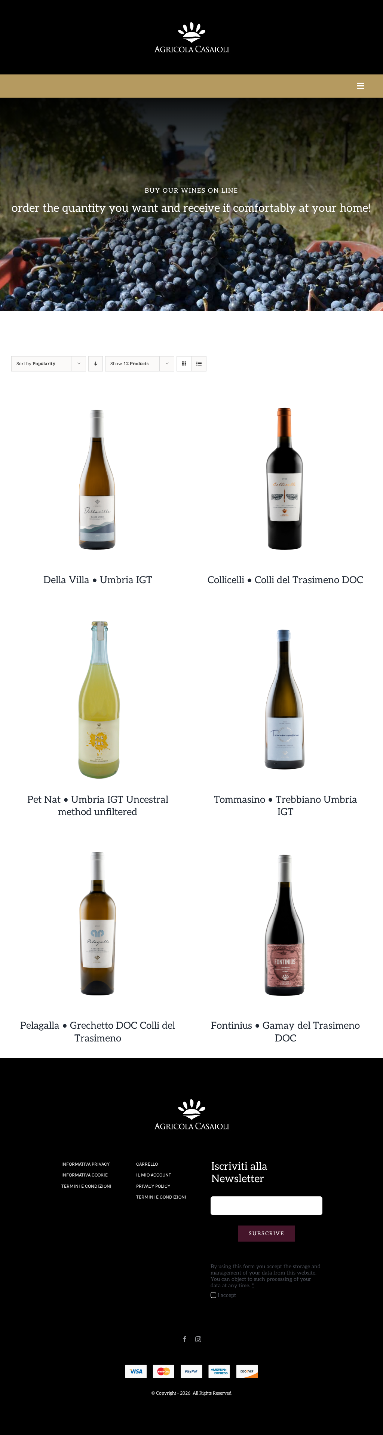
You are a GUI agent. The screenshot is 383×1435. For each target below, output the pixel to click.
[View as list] (199, 364)
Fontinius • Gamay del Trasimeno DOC (285, 1032)
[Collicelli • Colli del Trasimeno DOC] (285, 398)
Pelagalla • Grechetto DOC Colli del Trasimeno (97, 1032)
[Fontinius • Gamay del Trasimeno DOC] (285, 843)
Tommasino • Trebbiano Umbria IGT (285, 806)
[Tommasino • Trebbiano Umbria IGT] (285, 617)
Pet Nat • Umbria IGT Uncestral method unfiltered (97, 806)
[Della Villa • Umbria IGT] (97, 398)
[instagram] (198, 1339)
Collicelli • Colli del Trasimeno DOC (285, 580)
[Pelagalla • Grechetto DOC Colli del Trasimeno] (97, 843)
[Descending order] (95, 363)
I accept (227, 1295)
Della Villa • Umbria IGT (97, 580)
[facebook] (185, 1339)
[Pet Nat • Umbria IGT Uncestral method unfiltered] (97, 617)
